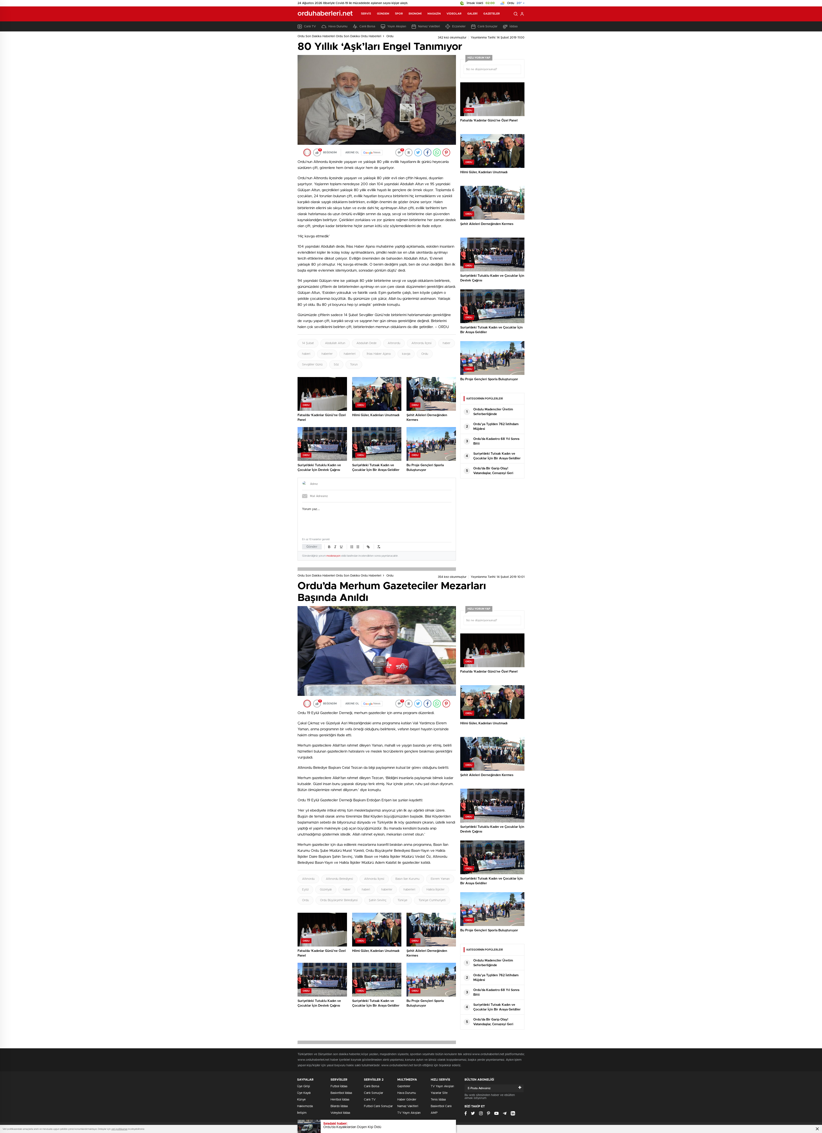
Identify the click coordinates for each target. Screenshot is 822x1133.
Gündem (383, 13)
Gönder (311, 546)
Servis (366, 13)
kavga (406, 353)
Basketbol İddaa (341, 1093)
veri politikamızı (119, 1129)
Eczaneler (459, 26)
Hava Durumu (337, 26)
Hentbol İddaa (340, 1099)
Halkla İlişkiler (435, 889)
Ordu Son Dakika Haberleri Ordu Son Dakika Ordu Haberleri (339, 36)
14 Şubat (308, 343)
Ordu (389, 36)
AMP (434, 1112)
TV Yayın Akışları (409, 1112)
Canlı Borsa (367, 26)
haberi (306, 353)
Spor (399, 13)
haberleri (350, 353)
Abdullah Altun (335, 343)
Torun (354, 364)
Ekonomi (415, 13)
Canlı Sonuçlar (487, 26)
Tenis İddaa (438, 1099)
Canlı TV (310, 26)
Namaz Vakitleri (429, 26)
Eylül (305, 889)
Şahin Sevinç (377, 900)
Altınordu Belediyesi (339, 878)
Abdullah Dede (366, 343)
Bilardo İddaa (339, 1106)
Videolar (454, 13)
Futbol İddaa (339, 1086)
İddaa (513, 26)
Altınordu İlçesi (421, 343)
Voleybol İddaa (340, 1112)
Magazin (434, 13)
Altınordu (394, 343)
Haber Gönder (406, 1099)
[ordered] (352, 546)
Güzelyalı (326, 889)
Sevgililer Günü (312, 364)
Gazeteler (491, 13)
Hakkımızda (305, 1106)
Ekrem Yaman (440, 878)
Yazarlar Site (439, 1093)
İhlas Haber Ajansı (379, 353)
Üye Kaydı (304, 1093)
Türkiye (402, 900)
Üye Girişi (303, 1086)
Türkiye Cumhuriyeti (432, 900)
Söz (336, 364)
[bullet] (358, 546)
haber (446, 343)
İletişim (302, 1112)
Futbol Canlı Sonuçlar (378, 1106)
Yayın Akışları (396, 26)
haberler (327, 353)
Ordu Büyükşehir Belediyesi (339, 900)
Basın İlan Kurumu (407, 878)
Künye (301, 1099)
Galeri (472, 13)
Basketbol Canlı (441, 1106)
